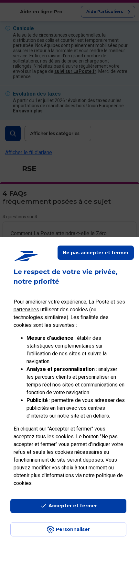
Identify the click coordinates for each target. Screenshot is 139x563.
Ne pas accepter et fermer (96, 253)
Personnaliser (73, 529)
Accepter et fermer (72, 506)
